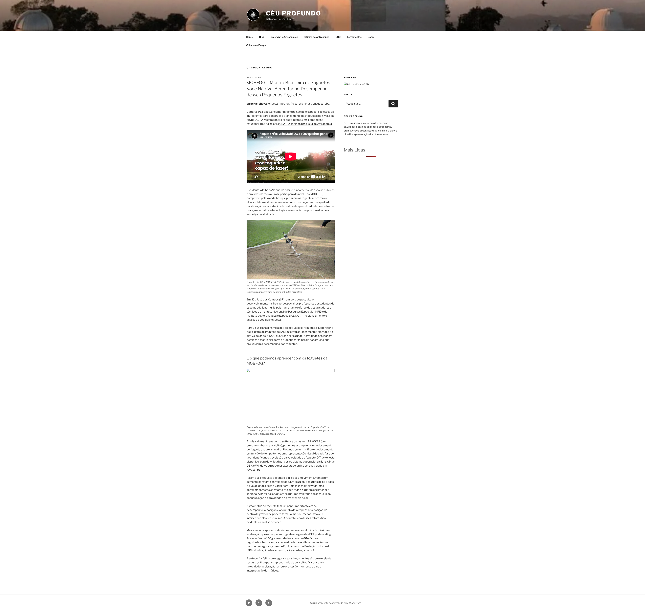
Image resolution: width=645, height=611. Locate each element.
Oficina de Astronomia (316, 36)
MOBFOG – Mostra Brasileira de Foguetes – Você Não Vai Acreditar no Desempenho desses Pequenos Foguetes (289, 88)
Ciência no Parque (256, 45)
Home (249, 36)
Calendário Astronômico (284, 36)
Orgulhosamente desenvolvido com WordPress (335, 602)
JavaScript (253, 469)
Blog (261, 36)
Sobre (371, 36)
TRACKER (314, 441)
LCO (338, 36)
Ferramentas (354, 36)
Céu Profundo (293, 13)
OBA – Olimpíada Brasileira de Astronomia (305, 123)
